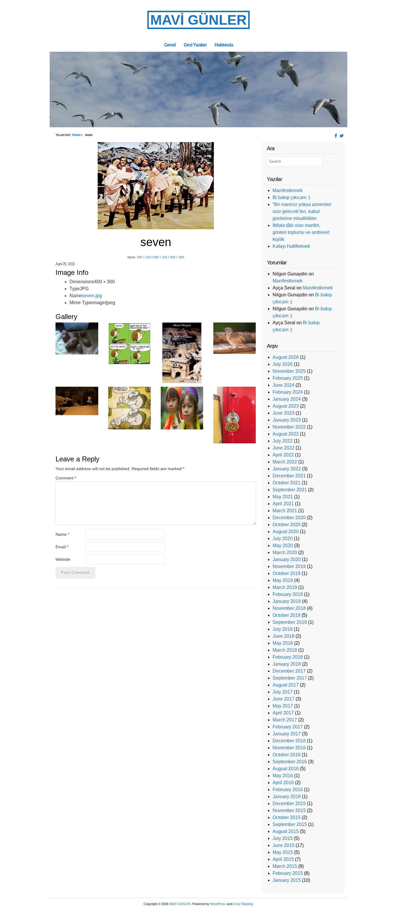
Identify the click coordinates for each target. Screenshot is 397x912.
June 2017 (283, 698)
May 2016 (283, 775)
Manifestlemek (288, 190)
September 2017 (290, 678)
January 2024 (287, 399)
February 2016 (288, 789)
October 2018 (287, 615)
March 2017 (285, 719)
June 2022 (283, 447)
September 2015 (290, 824)
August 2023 (286, 406)
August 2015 (286, 831)
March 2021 (285, 510)
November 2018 (289, 608)
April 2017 (283, 712)
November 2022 (289, 426)
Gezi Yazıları (195, 44)
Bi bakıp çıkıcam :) (291, 197)
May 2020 (283, 545)
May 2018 (283, 643)
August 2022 (286, 433)
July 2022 (283, 440)
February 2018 (288, 657)
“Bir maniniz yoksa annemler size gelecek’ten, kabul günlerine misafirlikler (302, 211)
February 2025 (288, 378)
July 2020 (283, 538)
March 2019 (285, 587)
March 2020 (285, 552)
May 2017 (283, 705)
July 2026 (283, 364)
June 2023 (283, 413)
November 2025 (289, 371)
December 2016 (289, 740)
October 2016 (287, 754)
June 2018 (283, 636)
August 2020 (286, 531)
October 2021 (287, 482)
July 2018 (283, 629)
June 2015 (283, 845)
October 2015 (287, 817)
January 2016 (287, 796)
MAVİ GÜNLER (198, 20)
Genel (170, 44)
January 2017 (287, 733)
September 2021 (290, 489)
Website (63, 559)
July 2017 (283, 691)
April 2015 (283, 859)
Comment (66, 478)
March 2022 (285, 461)
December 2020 (289, 517)
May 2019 (283, 580)
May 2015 (283, 852)
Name (62, 534)
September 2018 (290, 622)
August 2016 (286, 768)
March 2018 (285, 650)
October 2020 (287, 524)
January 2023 (287, 420)
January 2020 (287, 559)
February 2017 (288, 726)
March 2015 (285, 866)
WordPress (218, 904)
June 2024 (283, 385)
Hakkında (223, 44)
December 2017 (289, 671)
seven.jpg (92, 295)
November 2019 (289, 566)
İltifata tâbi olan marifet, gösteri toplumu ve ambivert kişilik (301, 232)
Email (62, 546)
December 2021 (289, 475)
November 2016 (289, 747)
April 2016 (283, 782)
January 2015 (287, 880)
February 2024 (288, 392)
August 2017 (286, 684)
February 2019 (288, 594)
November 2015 (289, 810)
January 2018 (287, 664)
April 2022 (283, 454)
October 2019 (287, 573)
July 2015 (283, 838)
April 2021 (283, 503)
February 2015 (288, 873)
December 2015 (289, 803)
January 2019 (287, 601)
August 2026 (286, 357)
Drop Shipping (243, 904)
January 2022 (287, 468)
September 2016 (290, 761)
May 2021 (283, 496)
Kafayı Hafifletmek (291, 246)
